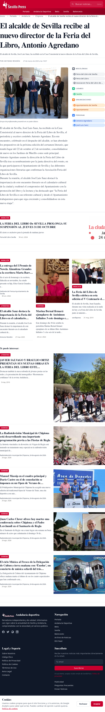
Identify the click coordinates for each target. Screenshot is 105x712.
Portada (26, 11)
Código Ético (7, 657)
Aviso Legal (7, 671)
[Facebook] (3, 632)
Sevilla (66, 11)
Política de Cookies (10, 664)
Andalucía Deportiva (42, 11)
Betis (57, 11)
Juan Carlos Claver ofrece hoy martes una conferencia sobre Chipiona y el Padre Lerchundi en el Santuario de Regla (24, 522)
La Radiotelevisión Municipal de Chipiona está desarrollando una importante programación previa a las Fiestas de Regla (25, 436)
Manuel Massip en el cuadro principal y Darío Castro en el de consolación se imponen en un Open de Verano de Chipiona (23, 481)
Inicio (2, 16)
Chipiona (39, 16)
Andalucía (26, 16)
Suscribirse (79, 668)
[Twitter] (8, 632)
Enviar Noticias (61, 689)
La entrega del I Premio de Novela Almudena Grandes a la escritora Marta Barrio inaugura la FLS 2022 (16, 270)
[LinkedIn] (17, 632)
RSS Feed (58, 641)
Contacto (6, 675)
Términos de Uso (9, 668)
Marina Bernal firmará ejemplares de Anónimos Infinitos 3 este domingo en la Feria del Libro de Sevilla (52, 316)
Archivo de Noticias (63, 637)
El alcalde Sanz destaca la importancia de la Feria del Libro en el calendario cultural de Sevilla (15, 316)
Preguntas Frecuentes (64, 685)
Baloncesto (77, 11)
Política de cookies (10, 708)
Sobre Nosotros (8, 653)
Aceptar (96, 704)
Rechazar (83, 704)
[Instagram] (12, 632)
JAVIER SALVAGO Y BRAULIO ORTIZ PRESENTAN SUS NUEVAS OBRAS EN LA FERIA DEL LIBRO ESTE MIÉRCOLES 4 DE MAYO (24, 365)
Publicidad (59, 682)
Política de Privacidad (11, 660)
